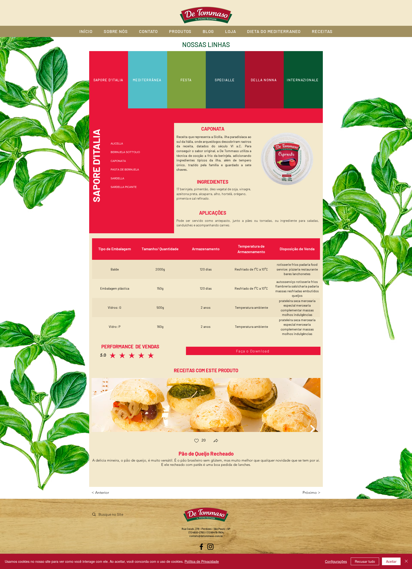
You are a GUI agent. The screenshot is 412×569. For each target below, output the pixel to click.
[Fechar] (406, 561)
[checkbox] (200, 441)
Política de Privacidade (202, 561)
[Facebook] (201, 546)
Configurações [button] (336, 561)
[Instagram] (210, 546)
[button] (216, 441)
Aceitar (391, 561)
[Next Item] (312, 429)
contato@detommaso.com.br (206, 535)
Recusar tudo (365, 561)
